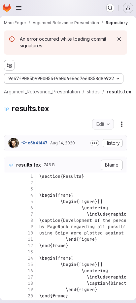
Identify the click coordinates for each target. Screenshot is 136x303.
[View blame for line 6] (10, 208)
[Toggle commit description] (94, 143)
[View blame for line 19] (10, 289)
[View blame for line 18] (10, 283)
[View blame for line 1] (10, 176)
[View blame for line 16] (10, 271)
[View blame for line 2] (10, 182)
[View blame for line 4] (10, 195)
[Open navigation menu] (19, 8)
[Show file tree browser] (9, 65)
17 (30, 277)
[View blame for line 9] (10, 227)
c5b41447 (37, 142)
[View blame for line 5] (10, 201)
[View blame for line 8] (10, 220)
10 (30, 233)
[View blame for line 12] (10, 245)
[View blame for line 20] (10, 296)
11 (30, 239)
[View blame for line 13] (10, 252)
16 (30, 271)
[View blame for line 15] (10, 264)
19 (30, 289)
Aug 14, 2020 (62, 142)
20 (30, 296)
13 (30, 252)
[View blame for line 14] (10, 258)
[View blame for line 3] (10, 189)
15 (30, 264)
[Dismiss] (119, 39)
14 (30, 258)
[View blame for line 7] (10, 214)
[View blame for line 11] (10, 239)
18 (30, 283)
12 (30, 245)
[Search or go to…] (110, 8)
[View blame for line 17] (10, 277)
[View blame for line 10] (10, 233)
